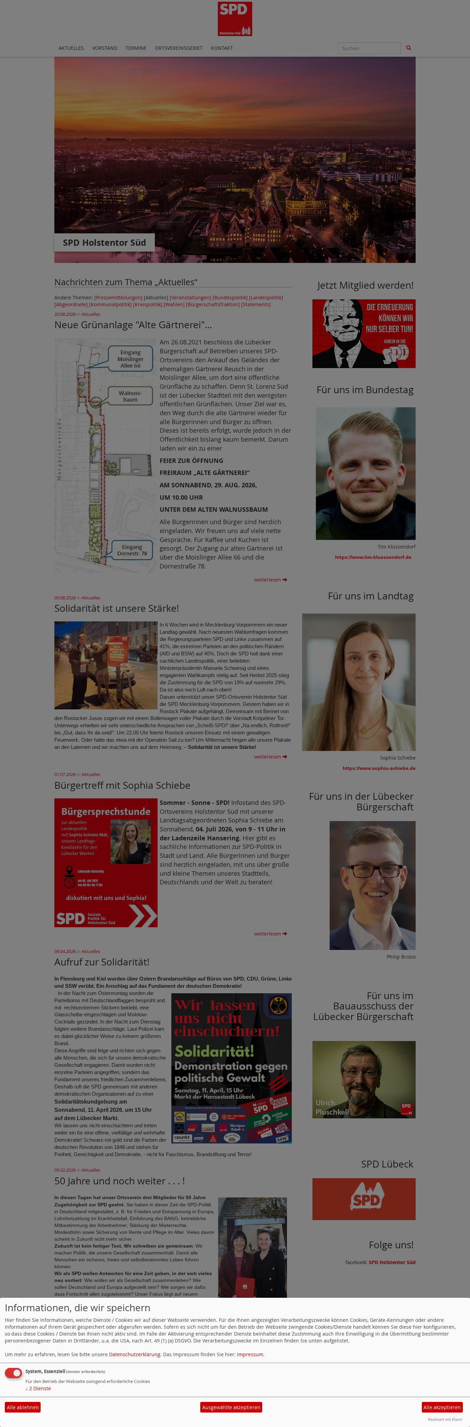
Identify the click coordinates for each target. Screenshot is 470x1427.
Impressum (250, 1354)
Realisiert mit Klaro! (445, 1419)
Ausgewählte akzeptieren (231, 1407)
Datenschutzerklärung (134, 1354)
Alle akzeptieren (442, 1407)
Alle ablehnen (23, 1407)
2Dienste (38, 1388)
